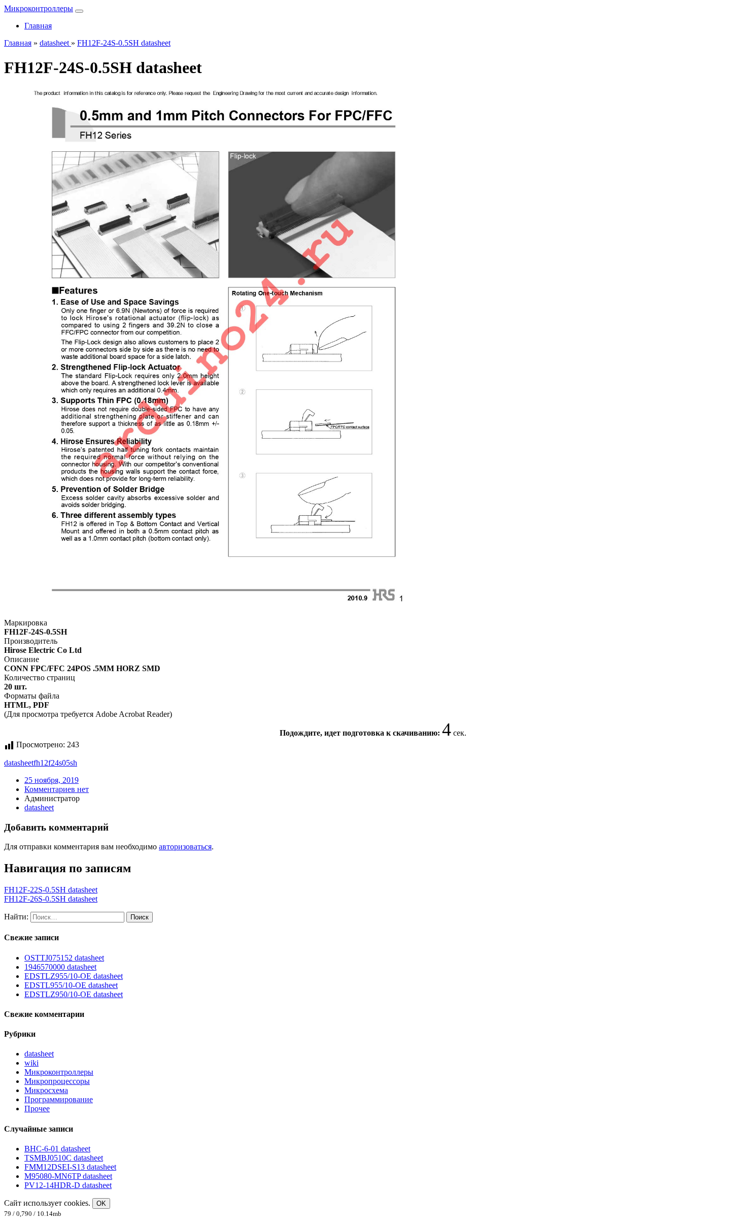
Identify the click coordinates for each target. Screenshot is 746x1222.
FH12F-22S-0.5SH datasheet (50, 889)
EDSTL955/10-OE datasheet (71, 985)
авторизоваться (185, 846)
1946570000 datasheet (60, 967)
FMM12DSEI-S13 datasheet (70, 1167)
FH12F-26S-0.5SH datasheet (50, 899)
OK (101, 1203)
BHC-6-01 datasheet (57, 1148)
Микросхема (46, 1090)
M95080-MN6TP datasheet (68, 1176)
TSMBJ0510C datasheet (63, 1157)
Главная (38, 25)
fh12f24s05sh (55, 762)
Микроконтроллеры (38, 8)
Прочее (37, 1108)
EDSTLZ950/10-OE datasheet (73, 994)
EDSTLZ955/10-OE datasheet (73, 976)
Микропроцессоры (57, 1081)
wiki (31, 1063)
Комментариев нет (56, 789)
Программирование (58, 1099)
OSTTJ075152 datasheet (64, 957)
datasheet (18, 762)
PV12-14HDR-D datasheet (68, 1185)
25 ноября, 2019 (51, 780)
